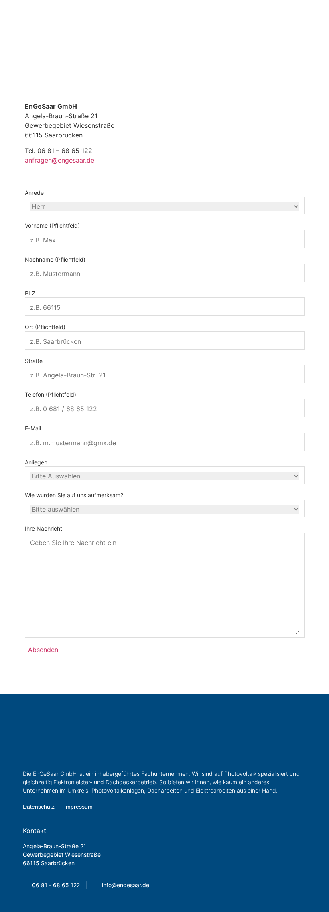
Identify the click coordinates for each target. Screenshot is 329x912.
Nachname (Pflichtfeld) (55, 259)
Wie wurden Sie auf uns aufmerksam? (74, 495)
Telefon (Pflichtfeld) (50, 394)
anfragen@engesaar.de (59, 160)
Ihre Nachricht (43, 528)
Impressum (78, 806)
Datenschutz (39, 806)
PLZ (30, 293)
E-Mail (33, 428)
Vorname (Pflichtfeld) (52, 225)
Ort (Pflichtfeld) (45, 327)
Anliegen (36, 462)
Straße (34, 361)
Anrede (34, 193)
